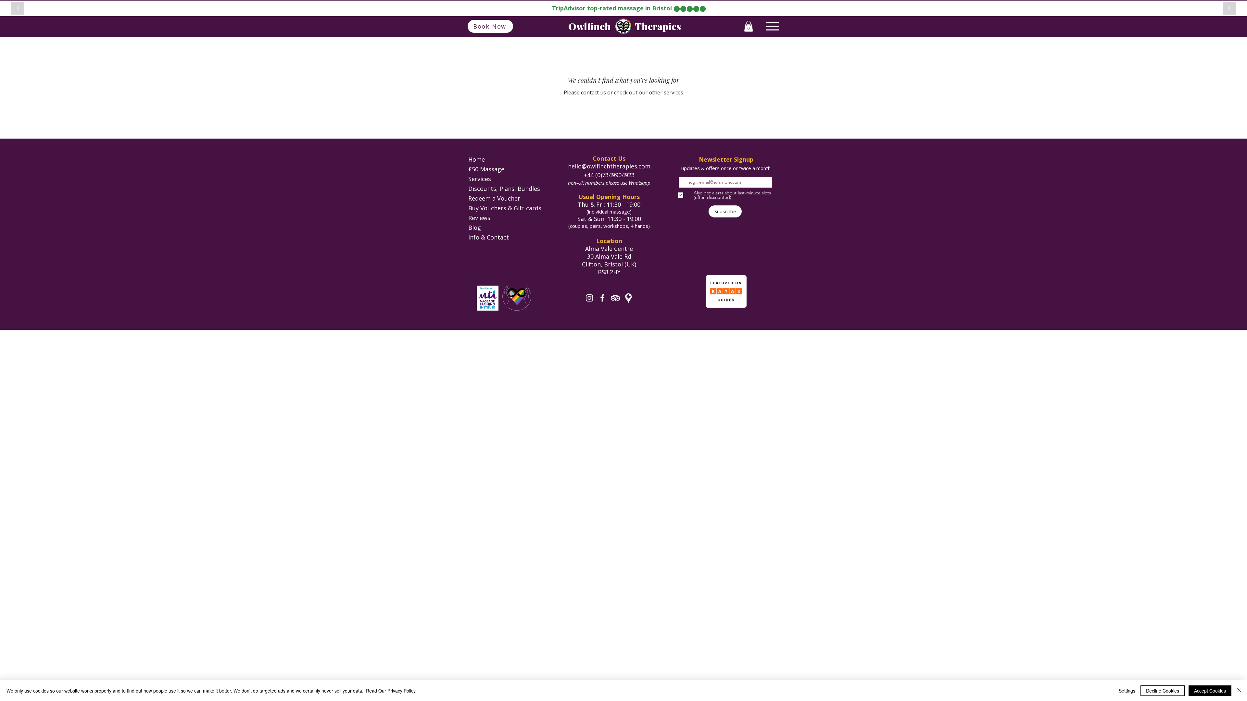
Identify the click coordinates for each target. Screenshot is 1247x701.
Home (476, 159)
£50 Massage (486, 169)
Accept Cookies (1210, 690)
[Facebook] (602, 298)
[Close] (1239, 690)
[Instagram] (589, 298)
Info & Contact (488, 237)
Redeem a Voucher (494, 198)
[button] (748, 26)
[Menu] (772, 26)
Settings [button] (1127, 690)
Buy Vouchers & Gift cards (504, 208)
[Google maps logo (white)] (628, 298)
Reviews (479, 218)
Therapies (658, 26)
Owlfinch (589, 26)
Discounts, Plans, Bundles (504, 188)
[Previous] (17, 9)
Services (479, 179)
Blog (474, 227)
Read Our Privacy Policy (391, 690)
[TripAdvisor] (615, 298)
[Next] (1229, 9)
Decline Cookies (1162, 690)
